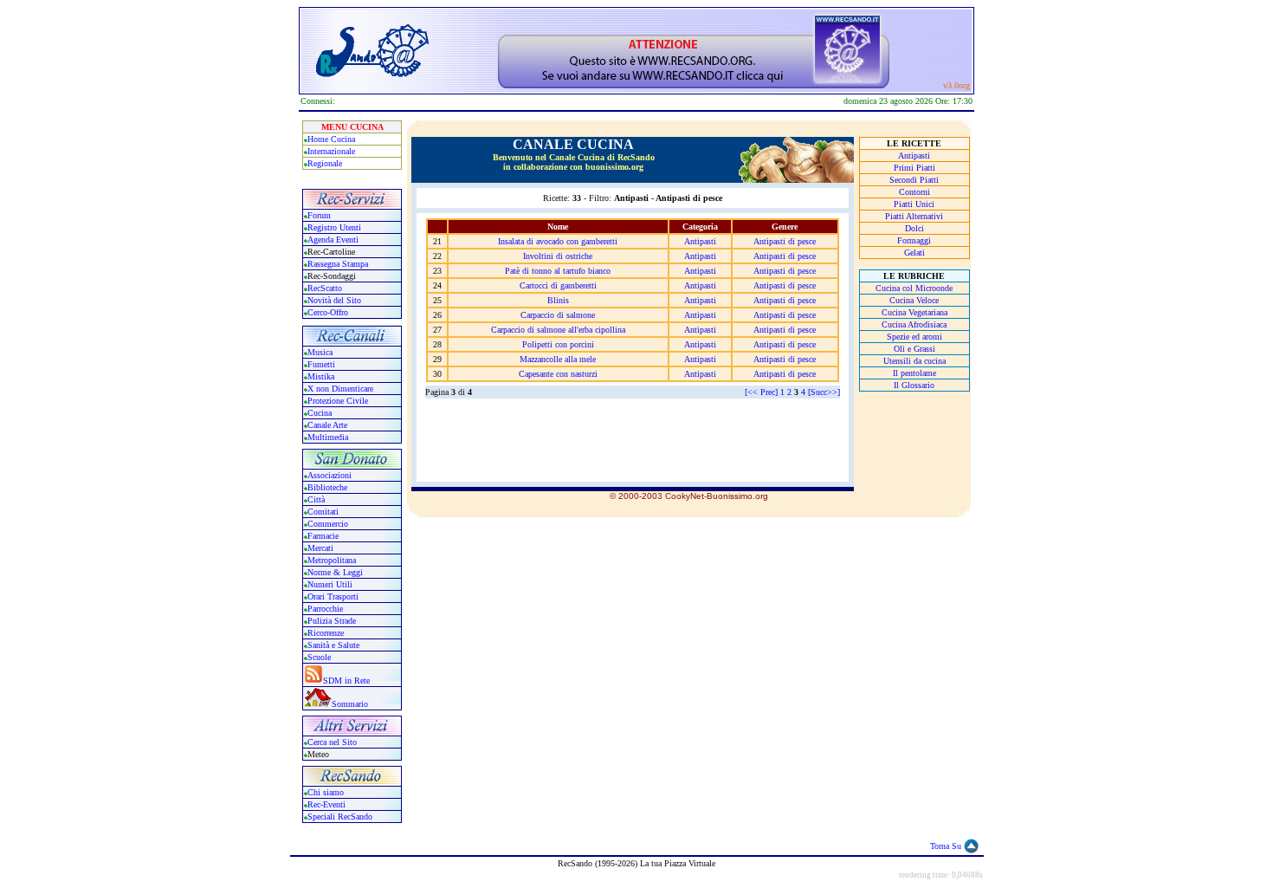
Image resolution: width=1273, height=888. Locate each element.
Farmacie (323, 536)
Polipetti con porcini (558, 344)
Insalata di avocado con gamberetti (557, 241)
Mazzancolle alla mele (558, 359)
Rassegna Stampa (337, 264)
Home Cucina (331, 139)
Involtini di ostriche (557, 256)
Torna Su (945, 846)
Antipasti (700, 241)
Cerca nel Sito (332, 742)
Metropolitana (331, 560)
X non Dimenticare (340, 388)
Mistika (320, 376)
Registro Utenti (334, 227)
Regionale (324, 163)
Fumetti (321, 364)
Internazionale (331, 151)
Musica (320, 352)
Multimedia (327, 437)
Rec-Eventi (326, 804)
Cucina (319, 413)
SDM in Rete (346, 680)
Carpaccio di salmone (557, 315)
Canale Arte (327, 425)
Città (316, 499)
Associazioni (329, 475)
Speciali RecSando (339, 816)
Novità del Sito (334, 300)
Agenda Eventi (333, 239)
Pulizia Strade (331, 620)
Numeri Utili (331, 584)
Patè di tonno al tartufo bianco (558, 270)
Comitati (323, 511)
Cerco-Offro (327, 312)
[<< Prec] (761, 392)
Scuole (319, 657)
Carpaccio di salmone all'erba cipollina (558, 329)
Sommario (350, 704)
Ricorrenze (325, 633)
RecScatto (324, 288)
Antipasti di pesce (784, 241)
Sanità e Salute (333, 645)
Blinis (558, 300)
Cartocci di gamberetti (558, 285)
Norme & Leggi (335, 572)
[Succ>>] (824, 392)
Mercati (320, 548)
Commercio (327, 523)
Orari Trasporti (333, 596)
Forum (319, 215)
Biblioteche (327, 487)
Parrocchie (325, 608)
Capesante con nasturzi (558, 374)
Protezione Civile (337, 400)
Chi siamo (325, 792)
